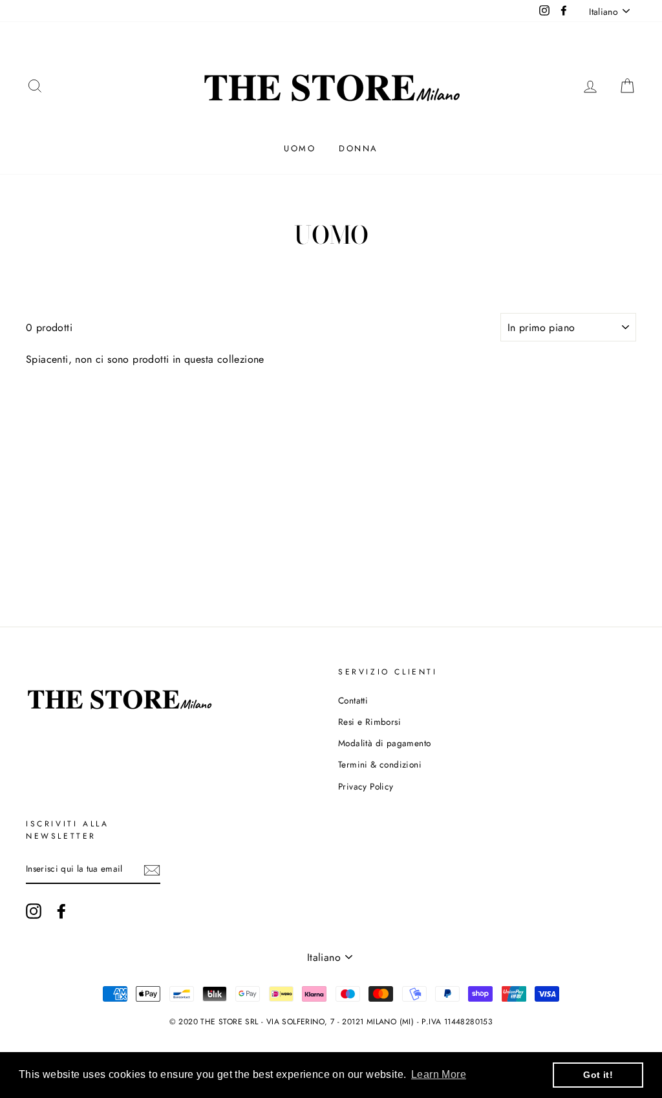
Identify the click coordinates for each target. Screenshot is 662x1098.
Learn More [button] (438, 1074)
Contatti (353, 700)
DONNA (358, 148)
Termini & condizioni (380, 764)
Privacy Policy (366, 786)
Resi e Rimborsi (369, 721)
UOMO (299, 148)
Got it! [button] (598, 1075)
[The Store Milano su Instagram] (33, 911)
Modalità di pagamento (384, 743)
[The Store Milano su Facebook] (61, 911)
